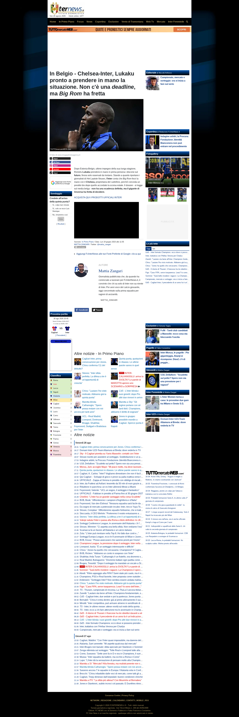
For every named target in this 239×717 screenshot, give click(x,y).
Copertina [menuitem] (100, 22)
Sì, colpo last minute (60, 205)
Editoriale (151, 72)
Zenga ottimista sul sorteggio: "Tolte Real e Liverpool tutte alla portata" (114, 650)
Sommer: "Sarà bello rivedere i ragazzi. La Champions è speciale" (112, 570)
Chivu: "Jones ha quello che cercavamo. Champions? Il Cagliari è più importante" (119, 550)
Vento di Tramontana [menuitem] (132, 22)
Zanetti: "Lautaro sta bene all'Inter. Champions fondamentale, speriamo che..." (118, 593)
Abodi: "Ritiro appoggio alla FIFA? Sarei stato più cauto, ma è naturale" (114, 573)
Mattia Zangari (81, 244)
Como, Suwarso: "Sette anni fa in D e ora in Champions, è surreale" (113, 653)
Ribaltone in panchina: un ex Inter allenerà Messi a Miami (108, 487)
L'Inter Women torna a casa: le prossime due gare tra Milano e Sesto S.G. (174, 400)
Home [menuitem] (53, 22)
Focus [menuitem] (80, 22)
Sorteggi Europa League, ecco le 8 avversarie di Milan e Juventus (112, 537)
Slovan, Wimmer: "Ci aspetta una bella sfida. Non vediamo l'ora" (111, 527)
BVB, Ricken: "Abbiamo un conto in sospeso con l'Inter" (107, 553)
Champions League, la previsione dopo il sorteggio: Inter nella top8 (112, 543)
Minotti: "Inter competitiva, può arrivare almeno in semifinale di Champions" (116, 603)
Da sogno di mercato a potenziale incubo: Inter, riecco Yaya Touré (112, 507)
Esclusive (151, 326)
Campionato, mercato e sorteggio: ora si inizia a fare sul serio (109, 630)
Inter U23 (151, 414)
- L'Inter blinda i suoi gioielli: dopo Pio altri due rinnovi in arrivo (130, 394)
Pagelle (150, 348)
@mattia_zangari (104, 244)
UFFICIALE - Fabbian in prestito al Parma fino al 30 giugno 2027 (111, 493)
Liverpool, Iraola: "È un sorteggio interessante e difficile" (107, 547)
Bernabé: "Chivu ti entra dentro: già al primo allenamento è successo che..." (116, 600)
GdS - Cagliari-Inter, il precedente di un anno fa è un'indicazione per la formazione (178, 282)
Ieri (154, 249)
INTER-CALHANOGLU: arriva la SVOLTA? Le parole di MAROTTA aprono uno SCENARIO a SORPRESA (127, 380)
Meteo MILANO (61, 341)
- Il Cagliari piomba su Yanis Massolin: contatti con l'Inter (109, 453)
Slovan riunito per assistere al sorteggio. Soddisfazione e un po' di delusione (117, 457)
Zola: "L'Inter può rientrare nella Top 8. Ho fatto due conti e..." (109, 533)
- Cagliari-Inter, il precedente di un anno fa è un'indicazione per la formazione (120, 616)
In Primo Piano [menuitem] (66, 22)
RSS (147, 700)
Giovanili (150, 370)
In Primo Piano (88, 242)
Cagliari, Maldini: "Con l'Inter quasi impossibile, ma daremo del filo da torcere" (118, 640)
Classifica (55, 375)
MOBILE (140, 700)
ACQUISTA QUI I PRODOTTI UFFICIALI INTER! (98, 197)
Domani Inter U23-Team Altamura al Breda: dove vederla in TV (110, 450)
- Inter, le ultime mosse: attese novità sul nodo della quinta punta (113, 606)
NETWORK (94, 700)
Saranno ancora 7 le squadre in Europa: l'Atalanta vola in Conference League (118, 670)
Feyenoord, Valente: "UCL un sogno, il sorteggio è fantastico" (109, 490)
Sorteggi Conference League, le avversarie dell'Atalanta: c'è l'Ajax (112, 523)
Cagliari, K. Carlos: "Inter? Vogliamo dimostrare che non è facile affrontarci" (116, 473)
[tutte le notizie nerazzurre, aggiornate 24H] (67, 8)
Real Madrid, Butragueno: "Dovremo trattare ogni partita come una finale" (115, 560)
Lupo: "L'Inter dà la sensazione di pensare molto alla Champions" (112, 660)
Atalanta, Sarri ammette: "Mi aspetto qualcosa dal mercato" (108, 643)
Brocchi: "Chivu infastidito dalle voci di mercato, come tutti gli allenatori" (115, 673)
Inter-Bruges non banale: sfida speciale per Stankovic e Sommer (111, 647)
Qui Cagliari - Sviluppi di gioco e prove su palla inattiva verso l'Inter (113, 477)
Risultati (61, 224)
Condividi (83, 310)
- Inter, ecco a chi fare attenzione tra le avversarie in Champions (112, 610)
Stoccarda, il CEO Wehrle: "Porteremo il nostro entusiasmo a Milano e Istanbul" (118, 513)
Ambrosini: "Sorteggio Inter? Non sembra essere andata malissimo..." (113, 580)
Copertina (151, 131)
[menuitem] (187, 22)
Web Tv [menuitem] (150, 22)
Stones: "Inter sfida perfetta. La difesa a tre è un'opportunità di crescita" (114, 517)
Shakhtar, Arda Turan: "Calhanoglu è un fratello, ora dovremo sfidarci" (114, 556)
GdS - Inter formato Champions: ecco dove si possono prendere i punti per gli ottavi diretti (181, 252)
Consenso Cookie (112, 695)
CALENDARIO (119, 700)
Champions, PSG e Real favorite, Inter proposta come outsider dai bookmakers (118, 576)
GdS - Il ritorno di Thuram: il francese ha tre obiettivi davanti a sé (172, 269)
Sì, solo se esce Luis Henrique (60, 210)
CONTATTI (130, 700)
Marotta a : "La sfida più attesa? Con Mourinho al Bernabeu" (111, 680)
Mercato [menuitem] (161, 22)
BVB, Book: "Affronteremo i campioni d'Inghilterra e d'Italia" (108, 500)
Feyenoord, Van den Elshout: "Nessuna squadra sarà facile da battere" (114, 503)
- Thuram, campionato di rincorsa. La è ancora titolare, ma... (114, 590)
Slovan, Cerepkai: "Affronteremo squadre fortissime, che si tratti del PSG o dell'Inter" (121, 510)
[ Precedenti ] (60, 335)
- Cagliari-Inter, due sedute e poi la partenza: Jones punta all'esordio (115, 596)
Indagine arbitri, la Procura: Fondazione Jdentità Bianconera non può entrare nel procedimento (126, 460)
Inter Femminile (154, 392)
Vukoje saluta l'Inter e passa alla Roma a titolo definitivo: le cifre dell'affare (116, 520)
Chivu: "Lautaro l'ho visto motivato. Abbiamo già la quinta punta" (94, 394)
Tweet (98, 310)
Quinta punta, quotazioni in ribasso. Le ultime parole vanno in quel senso (115, 470)
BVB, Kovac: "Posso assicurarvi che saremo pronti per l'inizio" (110, 540)
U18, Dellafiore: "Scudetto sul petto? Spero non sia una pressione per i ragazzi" (118, 463)
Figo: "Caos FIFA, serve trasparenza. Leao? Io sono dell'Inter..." (110, 586)
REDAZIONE (106, 700)
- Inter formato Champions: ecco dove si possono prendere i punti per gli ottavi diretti (123, 623)
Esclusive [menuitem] (113, 22)
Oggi (148, 249)
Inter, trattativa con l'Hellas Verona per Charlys (102, 626)
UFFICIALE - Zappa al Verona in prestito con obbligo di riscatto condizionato (117, 480)
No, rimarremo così (60, 215)
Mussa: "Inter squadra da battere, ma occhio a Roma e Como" (110, 657)
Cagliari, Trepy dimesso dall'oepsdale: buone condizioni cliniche (111, 677)
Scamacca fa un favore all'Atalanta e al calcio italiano (106, 530)
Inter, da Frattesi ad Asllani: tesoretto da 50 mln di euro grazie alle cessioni (116, 483)
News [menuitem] (89, 22)
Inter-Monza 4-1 (156, 183)
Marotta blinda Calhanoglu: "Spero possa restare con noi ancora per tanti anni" (118, 667)
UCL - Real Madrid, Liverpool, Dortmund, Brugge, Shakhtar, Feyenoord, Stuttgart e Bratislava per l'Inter (90, 423)
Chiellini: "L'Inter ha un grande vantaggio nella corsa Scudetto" (110, 497)
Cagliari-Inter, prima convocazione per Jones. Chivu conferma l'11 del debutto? (118, 447)
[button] (61, 219)
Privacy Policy (128, 695)
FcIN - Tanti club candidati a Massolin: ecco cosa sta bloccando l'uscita (174, 333)
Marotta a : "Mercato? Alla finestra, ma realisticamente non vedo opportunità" (118, 663)
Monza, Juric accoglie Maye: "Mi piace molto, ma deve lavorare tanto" (113, 467)
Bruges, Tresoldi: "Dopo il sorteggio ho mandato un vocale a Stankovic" (115, 563)
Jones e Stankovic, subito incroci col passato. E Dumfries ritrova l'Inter (114, 683)
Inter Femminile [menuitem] (176, 22)
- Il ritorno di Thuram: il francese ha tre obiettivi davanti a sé (111, 613)
